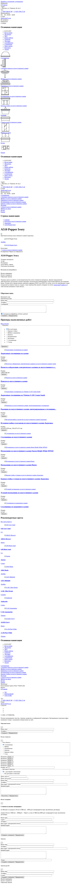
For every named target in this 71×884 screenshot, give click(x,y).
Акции (6, 49)
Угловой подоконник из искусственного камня (19, 493)
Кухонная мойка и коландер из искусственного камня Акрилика (27, 423)
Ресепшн (3, 205)
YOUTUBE (8, 695)
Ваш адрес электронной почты (10, 784)
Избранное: (4, 21)
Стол (6, 754)
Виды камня (8, 33)
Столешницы (5, 195)
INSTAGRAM (8, 694)
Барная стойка (9, 752)
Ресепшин (11, 338)
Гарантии (7, 39)
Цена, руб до (5, 778)
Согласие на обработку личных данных (15, 314)
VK (5, 692)
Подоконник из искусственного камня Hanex (19, 465)
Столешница (9, 745)
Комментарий (5, 786)
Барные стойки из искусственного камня (14, 203)
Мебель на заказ (6, 208)
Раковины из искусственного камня (12, 200)
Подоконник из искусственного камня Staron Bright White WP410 (27, 451)
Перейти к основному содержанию (12, 1)
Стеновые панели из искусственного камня (14, 197)
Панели (10, 334)
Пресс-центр (8, 46)
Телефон (3, 302)
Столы (10, 342)
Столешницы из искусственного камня (16, 437)
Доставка (7, 41)
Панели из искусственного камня (14, 381)
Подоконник (8, 748)
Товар (2, 860)
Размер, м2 (4, 767)
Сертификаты (8, 43)
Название (4, 757)
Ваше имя (4, 300)
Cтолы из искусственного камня (11, 207)
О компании (8, 44)
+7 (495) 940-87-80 (6, 11)
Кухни (3, 210)
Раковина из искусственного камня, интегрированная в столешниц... (28, 409)
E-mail (3, 875)
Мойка (7, 746)
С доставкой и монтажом (12, 771)
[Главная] (4, 5)
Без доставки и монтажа (12, 773)
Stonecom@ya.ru (6, 18)
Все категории (12, 329)
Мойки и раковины (14, 333)
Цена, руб (4, 776)
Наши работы (8, 38)
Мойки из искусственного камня (11, 198)
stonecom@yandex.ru (60, 285)
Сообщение (4, 304)
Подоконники (12, 336)
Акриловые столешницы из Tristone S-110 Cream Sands (23, 395)
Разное (3, 212)
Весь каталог (5, 323)
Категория (4, 248)
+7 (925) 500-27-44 (19, 11)
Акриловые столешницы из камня (14, 353)
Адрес (3, 819)
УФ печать (7, 34)
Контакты (7, 48)
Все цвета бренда (6, 521)
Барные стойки (12, 331)
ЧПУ (5, 36)
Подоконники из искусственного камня (13, 202)
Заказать (3, 360)
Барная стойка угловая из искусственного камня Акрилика (25, 479)
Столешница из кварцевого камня (14, 507)
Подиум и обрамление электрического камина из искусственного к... (28, 367)
